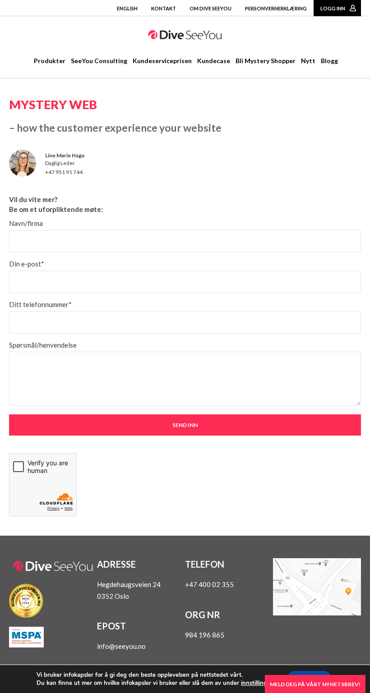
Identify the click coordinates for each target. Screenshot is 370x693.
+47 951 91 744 (64, 172)
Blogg (329, 60)
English (127, 8)
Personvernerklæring (276, 8)
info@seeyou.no (121, 646)
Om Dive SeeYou (210, 8)
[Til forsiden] (185, 37)
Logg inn (332, 8)
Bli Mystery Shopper (266, 60)
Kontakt (163, 8)
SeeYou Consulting (99, 60)
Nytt (308, 60)
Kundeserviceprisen (162, 60)
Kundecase (213, 60)
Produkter (49, 60)
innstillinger (257, 683)
